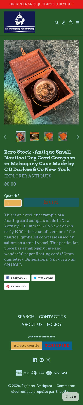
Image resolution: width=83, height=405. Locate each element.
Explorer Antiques (36, 386)
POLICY (54, 324)
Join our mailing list (41, 336)
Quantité (11, 196)
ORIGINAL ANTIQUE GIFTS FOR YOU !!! (41, 4)
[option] (21, 136)
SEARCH (26, 317)
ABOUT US (31, 324)
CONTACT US (52, 317)
